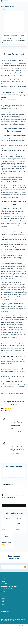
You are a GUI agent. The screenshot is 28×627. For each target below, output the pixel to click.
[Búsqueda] (25, 567)
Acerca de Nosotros (5, 611)
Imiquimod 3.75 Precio (6, 534)
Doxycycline (3, 600)
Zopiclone (3, 603)
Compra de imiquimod (12, 3)
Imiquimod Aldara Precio (7, 517)
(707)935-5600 (4, 583)
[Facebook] (4, 591)
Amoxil (2, 597)
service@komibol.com (5, 578)
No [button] (20, 431)
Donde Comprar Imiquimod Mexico (20, 518)
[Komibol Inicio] (5, 1)
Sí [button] (18, 431)
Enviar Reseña (14, 505)
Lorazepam (3, 598)
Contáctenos (3, 612)
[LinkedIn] (6, 591)
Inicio (2, 3)
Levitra (2, 601)
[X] (1, 591)
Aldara (5, 3)
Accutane (3, 604)
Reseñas (2, 609)
